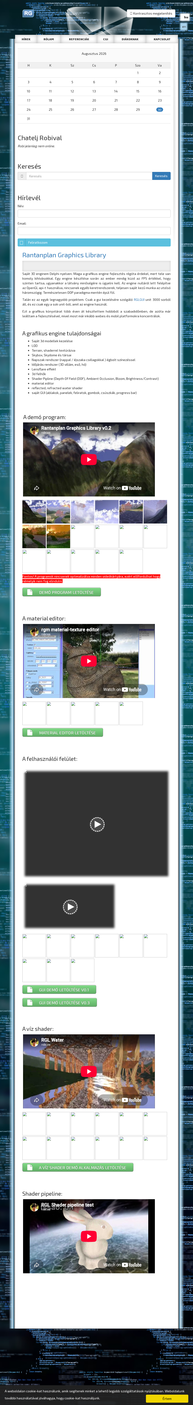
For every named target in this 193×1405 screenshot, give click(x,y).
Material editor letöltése (67, 732)
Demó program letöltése (66, 592)
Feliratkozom (38, 242)
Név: (21, 206)
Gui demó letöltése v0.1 (64, 989)
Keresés (161, 176)
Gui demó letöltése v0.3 (64, 1002)
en (184, 26)
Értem (167, 1399)
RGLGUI (139, 300)
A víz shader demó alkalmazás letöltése (82, 1167)
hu (186, 17)
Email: (22, 223)
